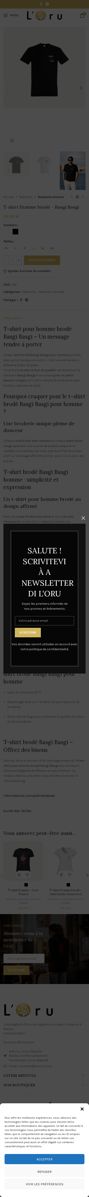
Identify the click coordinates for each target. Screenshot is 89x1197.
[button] (82, 1109)
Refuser (44, 1172)
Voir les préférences (44, 1184)
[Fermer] (83, 518)
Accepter (44, 1159)
